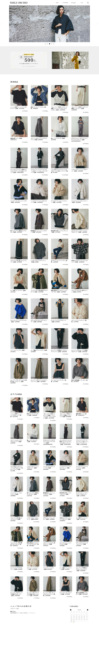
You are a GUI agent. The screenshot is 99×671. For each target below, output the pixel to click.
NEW (57, 2)
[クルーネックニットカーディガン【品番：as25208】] (19, 308)
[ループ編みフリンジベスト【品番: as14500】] (39, 338)
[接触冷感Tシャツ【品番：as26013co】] (19, 126)
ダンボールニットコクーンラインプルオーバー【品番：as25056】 (82, 494)
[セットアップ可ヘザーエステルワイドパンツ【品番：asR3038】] (39, 368)
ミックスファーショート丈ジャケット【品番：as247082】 (66, 468)
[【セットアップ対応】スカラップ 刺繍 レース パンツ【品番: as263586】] (80, 95)
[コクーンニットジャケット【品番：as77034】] (80, 308)
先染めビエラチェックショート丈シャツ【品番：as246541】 (66, 519)
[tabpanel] (49, 23)
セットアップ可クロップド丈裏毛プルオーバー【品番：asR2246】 (16, 594)
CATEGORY (65, 2)
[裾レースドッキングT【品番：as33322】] (59, 126)
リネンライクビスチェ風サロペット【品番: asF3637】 (49, 544)
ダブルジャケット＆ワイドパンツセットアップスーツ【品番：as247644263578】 (79, 140)
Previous (1, 23)
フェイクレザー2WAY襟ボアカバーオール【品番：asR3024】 (16, 544)
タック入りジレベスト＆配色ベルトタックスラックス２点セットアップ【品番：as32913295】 (18, 171)
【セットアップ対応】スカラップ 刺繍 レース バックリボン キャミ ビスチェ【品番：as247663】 (59, 108)
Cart (82, 2)
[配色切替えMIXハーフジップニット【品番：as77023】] (59, 219)
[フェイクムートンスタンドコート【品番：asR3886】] (80, 189)
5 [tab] (53, 43)
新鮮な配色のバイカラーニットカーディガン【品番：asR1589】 (33, 544)
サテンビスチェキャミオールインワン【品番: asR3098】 (82, 544)
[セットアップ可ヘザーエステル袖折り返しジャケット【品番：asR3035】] (19, 368)
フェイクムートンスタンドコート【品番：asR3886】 (16, 494)
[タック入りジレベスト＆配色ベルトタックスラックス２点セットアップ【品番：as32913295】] (19, 158)
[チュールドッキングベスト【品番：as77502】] (59, 368)
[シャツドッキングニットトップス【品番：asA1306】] (19, 189)
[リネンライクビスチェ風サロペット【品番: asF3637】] (80, 279)
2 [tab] (47, 43)
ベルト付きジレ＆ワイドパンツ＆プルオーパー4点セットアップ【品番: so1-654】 (59, 171)
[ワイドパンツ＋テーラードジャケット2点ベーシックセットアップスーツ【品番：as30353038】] (39, 158)
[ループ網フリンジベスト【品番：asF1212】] (19, 279)
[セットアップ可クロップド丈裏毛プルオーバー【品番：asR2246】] (80, 338)
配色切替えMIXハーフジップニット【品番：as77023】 (65, 494)
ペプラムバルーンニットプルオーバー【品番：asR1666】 (33, 468)
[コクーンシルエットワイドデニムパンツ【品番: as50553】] (39, 126)
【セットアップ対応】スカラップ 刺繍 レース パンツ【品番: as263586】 (79, 108)
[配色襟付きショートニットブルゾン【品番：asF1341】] (39, 219)
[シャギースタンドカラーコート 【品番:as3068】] (39, 249)
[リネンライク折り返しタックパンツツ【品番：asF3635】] (19, 249)
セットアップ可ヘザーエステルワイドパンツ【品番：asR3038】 (49, 594)
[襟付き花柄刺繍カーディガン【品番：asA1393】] (80, 368)
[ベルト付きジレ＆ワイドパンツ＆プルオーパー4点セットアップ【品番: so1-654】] (59, 158)
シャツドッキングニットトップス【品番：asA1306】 (49, 468)
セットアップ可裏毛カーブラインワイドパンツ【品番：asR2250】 (82, 569)
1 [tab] (45, 43)
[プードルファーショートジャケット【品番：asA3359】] (59, 189)
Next (97, 23)
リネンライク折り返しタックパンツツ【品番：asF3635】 (16, 519)
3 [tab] (49, 43)
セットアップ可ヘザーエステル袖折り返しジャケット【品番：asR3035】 (18, 382)
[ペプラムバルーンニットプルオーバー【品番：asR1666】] (80, 158)
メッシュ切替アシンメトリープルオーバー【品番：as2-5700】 (16, 415)
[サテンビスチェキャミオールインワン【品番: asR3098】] (39, 308)
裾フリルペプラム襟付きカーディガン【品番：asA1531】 (33, 494)
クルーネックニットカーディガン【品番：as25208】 (66, 544)
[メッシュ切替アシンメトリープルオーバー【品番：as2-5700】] (19, 95)
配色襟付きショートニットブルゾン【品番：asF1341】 (49, 494)
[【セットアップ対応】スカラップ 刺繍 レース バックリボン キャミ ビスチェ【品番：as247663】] (59, 95)
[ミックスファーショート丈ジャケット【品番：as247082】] (39, 189)
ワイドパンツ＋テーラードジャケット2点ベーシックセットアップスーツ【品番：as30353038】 (39, 171)
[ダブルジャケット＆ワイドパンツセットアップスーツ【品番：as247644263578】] (80, 126)
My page (73, 2)
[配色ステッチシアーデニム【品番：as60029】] (39, 95)
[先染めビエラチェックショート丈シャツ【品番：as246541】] (80, 249)
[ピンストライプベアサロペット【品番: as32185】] (59, 308)
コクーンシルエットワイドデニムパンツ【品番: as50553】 (16, 442)
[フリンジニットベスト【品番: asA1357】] (19, 338)
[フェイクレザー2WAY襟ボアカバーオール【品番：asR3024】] (39, 279)
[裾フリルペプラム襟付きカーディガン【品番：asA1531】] (19, 219)
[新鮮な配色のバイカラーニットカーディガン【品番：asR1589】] (59, 279)
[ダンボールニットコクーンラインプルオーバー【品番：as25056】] (80, 219)
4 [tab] (51, 43)
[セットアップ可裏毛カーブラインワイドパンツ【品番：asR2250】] (59, 338)
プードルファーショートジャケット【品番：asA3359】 (82, 468)
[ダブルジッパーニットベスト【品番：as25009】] (59, 249)
